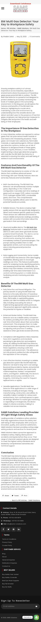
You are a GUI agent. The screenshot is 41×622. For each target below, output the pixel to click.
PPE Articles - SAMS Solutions (18, 28)
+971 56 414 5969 (17, 521)
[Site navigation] (2, 8)
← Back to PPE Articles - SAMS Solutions (25, 500)
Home (3, 28)
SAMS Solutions (12, 618)
